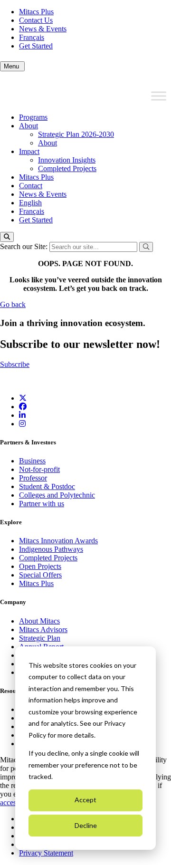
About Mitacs (39, 621)
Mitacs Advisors (43, 629)
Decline (86, 825)
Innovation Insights (66, 160)
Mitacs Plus (36, 12)
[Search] (7, 237)
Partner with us (41, 504)
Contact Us (36, 20)
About (28, 126)
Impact (29, 151)
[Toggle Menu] (158, 96)
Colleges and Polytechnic (57, 495)
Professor (33, 478)
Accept (85, 800)
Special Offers (40, 575)
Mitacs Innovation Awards (58, 541)
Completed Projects (67, 168)
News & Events (42, 29)
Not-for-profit (39, 469)
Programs (33, 117)
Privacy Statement (46, 853)
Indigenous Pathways (51, 549)
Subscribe (14, 364)
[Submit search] (146, 247)
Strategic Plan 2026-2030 (76, 134)
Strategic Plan (39, 638)
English (30, 203)
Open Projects (40, 566)
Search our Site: (24, 246)
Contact (30, 186)
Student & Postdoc (47, 486)
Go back (13, 304)
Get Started (36, 46)
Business (32, 461)
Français (31, 37)
